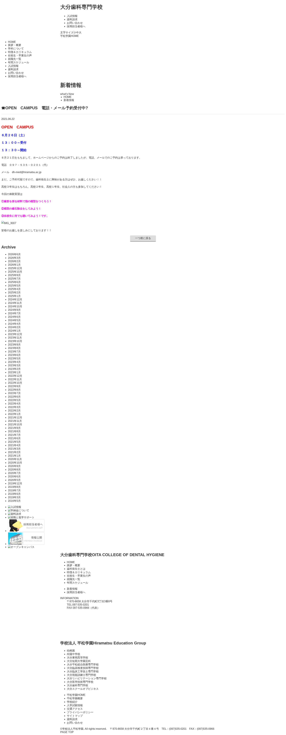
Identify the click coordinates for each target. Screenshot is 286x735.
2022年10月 (15, 382)
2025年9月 (14, 275)
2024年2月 (14, 327)
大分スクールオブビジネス (83, 688)
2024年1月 (14, 330)
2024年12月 (15, 299)
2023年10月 (15, 341)
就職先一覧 (14, 59)
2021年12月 (15, 417)
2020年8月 (14, 469)
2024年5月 (14, 320)
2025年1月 (14, 296)
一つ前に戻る (143, 238)
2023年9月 (14, 344)
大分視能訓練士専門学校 (81, 675)
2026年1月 (14, 264)
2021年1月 (14, 455)
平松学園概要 (75, 698)
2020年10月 (15, 462)
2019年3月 (14, 497)
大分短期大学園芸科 (79, 661)
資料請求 (72, 19)
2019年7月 (14, 490)
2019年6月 (14, 493)
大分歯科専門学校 (81, 7)
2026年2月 (14, 261)
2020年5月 (14, 480)
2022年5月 (14, 400)
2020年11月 (15, 459)
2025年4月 (14, 289)
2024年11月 (15, 303)
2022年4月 (14, 403)
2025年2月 (14, 292)
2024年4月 (14, 323)
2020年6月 (14, 476)
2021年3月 (14, 448)
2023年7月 (14, 351)
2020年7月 (14, 473)
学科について (16, 48)
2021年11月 (15, 421)
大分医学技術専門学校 (80, 681)
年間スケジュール (18, 62)
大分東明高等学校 (77, 657)
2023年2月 (14, 369)
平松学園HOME (69, 36)
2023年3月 (14, 365)
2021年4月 (14, 445)
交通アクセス (75, 708)
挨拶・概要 (14, 45)
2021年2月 (14, 452)
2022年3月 (14, 407)
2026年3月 (14, 257)
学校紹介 (72, 701)
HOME (12, 42)
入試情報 (72, 16)
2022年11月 (15, 379)
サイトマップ (75, 715)
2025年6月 (14, 282)
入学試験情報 (75, 705)
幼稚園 (71, 650)
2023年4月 (14, 362)
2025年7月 (14, 278)
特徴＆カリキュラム (20, 52)
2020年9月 (14, 466)
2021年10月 (15, 424)
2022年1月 (14, 414)
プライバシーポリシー (80, 712)
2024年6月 (14, 316)
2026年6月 (14, 254)
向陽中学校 (73, 654)
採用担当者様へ (76, 26)
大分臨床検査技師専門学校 (83, 668)
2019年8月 (14, 487)
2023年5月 (14, 358)
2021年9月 (14, 428)
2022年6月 (14, 396)
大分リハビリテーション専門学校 (87, 678)
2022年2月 (14, 410)
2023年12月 (15, 334)
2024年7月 (14, 313)
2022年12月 (15, 375)
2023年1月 (14, 372)
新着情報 (72, 588)
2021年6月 (14, 438)
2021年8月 (14, 431)
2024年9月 (14, 309)
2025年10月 (15, 271)
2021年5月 (14, 441)
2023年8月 (14, 348)
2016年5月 (14, 500)
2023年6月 (14, 355)
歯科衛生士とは (76, 568)
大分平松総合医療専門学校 (83, 664)
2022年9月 (14, 386)
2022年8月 (14, 389)
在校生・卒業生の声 (20, 55)
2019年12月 (15, 483)
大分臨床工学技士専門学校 (83, 671)
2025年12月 (15, 268)
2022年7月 (14, 393)
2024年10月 (15, 306)
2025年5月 (14, 285)
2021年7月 (14, 434)
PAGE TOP (67, 732)
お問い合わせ (75, 22)
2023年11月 (15, 337)
